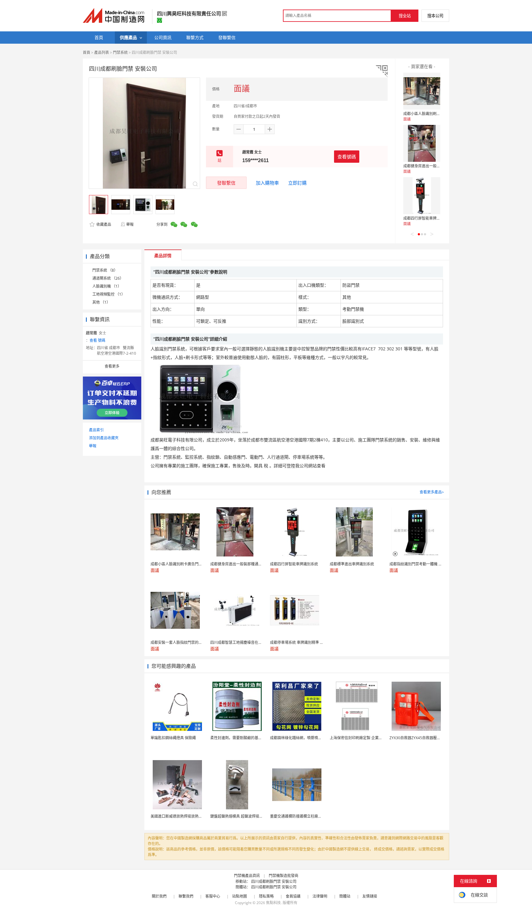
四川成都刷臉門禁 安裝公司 (273, 881)
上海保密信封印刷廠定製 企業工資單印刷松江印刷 (371, 737)
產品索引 (96, 430)
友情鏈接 (369, 896)
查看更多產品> (432, 492)
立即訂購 (297, 183)
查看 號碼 (97, 340)
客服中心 (212, 896)
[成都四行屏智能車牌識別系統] (421, 195)
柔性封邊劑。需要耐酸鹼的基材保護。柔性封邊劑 (251, 737)
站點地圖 (239, 896)
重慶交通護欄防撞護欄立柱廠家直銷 (299, 816)
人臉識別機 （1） (106, 286)
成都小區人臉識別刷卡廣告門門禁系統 (434, 113)
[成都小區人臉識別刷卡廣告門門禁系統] (421, 91)
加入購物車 (267, 183)
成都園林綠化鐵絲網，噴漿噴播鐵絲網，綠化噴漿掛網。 (316, 737)
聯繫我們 (186, 896)
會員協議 (293, 896)
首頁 (86, 52)
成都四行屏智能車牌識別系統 (427, 218)
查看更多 (112, 366)
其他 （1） (101, 302)
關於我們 (159, 896)
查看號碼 (346, 156)
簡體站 (344, 896)
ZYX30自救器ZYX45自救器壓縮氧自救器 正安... (427, 737)
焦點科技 (273, 902)
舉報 (130, 224)
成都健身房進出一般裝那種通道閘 (431, 166)
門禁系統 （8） (105, 270)
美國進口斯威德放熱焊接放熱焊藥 (178, 816)
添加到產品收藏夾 (104, 438)
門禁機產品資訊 (247, 875)
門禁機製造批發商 (283, 875)
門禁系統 (120, 52)
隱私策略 (266, 896)
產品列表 (101, 52)
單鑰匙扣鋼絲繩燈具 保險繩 (173, 737)
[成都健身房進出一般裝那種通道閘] (421, 143)
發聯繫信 (226, 183)
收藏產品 (103, 224)
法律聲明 (319, 896)
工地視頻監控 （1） (108, 294)
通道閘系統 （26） (107, 278)
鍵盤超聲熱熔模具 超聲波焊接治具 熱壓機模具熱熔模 (253, 816)
